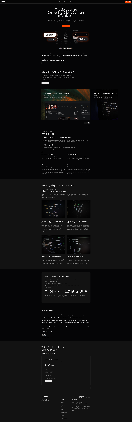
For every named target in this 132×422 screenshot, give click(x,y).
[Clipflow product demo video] (66, 37)
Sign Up (62, 416)
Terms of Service (64, 412)
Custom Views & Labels (76, 400)
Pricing (71, 1)
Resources (66, 1)
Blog (62, 409)
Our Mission (63, 408)
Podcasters (63, 405)
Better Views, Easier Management (77, 402)
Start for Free (49, 380)
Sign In (62, 415)
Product (60, 1)
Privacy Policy (63, 410)
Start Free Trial (128, 1)
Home (62, 400)
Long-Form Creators (64, 403)
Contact (62, 413)
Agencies (62, 402)
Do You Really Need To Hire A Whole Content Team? (80, 408)
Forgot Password (64, 418)
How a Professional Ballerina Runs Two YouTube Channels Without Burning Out (80, 404)
